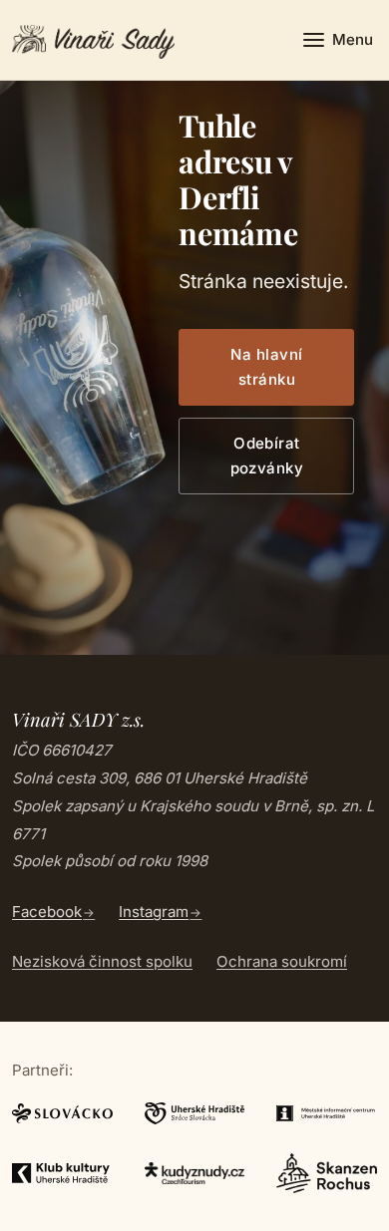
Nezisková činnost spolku (102, 961)
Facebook (47, 911)
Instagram (154, 911)
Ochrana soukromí (281, 961)
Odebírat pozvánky (267, 456)
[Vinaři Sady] (93, 40)
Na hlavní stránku (266, 367)
